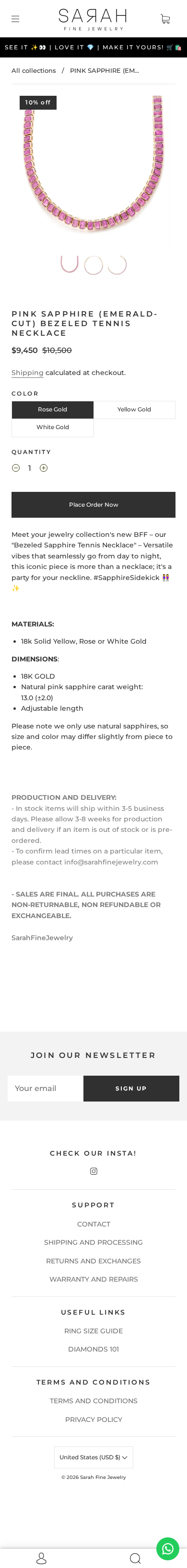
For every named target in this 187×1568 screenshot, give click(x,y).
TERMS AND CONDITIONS (94, 1401)
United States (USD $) (90, 1457)
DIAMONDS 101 (93, 1349)
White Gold (52, 427)
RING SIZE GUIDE (93, 1331)
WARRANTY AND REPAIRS (93, 1279)
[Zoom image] (94, 174)
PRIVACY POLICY (93, 1419)
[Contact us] (167, 1548)
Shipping (28, 372)
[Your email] (45, 1089)
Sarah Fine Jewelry (103, 1477)
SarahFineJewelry (42, 937)
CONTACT (93, 1224)
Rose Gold (52, 409)
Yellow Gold (134, 409)
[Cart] (164, 18)
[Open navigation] (22, 19)
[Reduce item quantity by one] (15, 469)
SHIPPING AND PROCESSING (93, 1242)
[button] (32, 174)
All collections (34, 70)
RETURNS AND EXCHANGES (93, 1261)
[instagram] (93, 1171)
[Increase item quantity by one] (43, 469)
